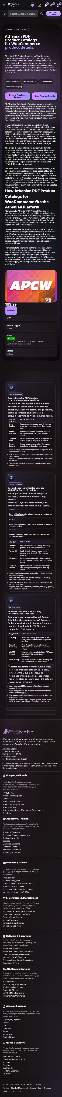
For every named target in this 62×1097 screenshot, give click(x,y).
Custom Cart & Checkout (14, 917)
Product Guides (9, 878)
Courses (6, 841)
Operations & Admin (11, 963)
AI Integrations (9, 981)
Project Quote (8, 1091)
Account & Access (16, 1006)
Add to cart (11, 311)
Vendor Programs (10, 920)
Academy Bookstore (12, 852)
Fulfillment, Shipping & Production (18, 889)
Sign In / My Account (12, 1019)
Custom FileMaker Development (17, 954)
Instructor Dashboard (12, 849)
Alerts (5, 1031)
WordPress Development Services (18, 951)
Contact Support (10, 1037)
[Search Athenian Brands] (41, 13)
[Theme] (32, 5)
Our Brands (8, 1068)
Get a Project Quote (53, 13)
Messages (7, 1034)
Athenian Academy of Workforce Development (23, 810)
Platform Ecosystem (11, 880)
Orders (6, 1022)
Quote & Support (15, 1042)
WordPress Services (12, 948)
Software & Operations (41, 766)
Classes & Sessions (11, 844)
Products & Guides (50, 763)
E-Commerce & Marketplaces (15, 766)
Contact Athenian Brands (14, 1059)
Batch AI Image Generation (14, 984)
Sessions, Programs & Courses (16, 835)
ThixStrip (7, 813)
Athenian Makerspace (12, 801)
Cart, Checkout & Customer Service (18, 883)
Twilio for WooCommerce (14, 996)
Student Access (10, 846)
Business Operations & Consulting (18, 960)
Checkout (7, 1028)
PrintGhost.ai (8, 793)
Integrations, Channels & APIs (16, 892)
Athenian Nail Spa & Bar (13, 804)
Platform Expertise (11, 1071)
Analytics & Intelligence (13, 987)
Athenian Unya (9, 807)
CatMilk (6, 798)
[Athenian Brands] (17, 5)
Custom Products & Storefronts (16, 914)
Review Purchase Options (17, 96)
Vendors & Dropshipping (13, 923)
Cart (5, 1025)
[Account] (40, 5)
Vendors (6, 1062)
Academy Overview (11, 832)
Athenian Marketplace (12, 796)
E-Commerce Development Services (19, 911)
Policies (6, 1073)
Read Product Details (44, 96)
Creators (6, 1065)
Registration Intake (11, 838)
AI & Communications (18, 969)
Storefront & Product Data (14, 886)
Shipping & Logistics (12, 926)
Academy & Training (31, 763)
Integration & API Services (14, 957)
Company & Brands (10, 763)
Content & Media (10, 990)
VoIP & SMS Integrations (13, 993)
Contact (19, 1091)
